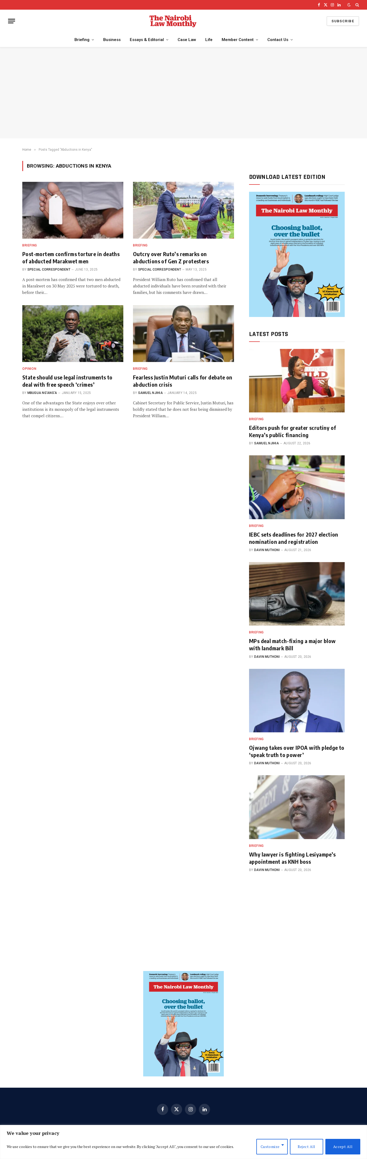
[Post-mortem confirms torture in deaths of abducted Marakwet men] (72, 210)
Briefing (81, 39)
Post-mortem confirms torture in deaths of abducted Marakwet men (71, 257)
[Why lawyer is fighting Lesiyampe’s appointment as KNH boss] (297, 807)
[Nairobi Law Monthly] (173, 21)
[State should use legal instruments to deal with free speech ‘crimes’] (72, 333)
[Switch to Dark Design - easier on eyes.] (349, 5)
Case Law (187, 39)
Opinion (29, 369)
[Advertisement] (183, 92)
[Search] (356, 5)
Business (112, 39)
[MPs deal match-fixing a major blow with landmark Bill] (297, 594)
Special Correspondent (48, 269)
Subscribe (343, 21)
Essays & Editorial (147, 39)
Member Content (238, 39)
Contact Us (277, 39)
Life (209, 39)
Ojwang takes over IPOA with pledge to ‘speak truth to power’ (296, 751)
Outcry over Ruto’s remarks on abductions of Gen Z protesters (171, 257)
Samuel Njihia (150, 393)
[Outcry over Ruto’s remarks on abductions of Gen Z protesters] (183, 210)
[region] (183, 1142)
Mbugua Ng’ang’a (42, 393)
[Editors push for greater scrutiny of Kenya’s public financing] (297, 380)
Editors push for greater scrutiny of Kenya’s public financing (292, 431)
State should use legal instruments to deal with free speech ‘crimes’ (67, 381)
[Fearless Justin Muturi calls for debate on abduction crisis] (183, 333)
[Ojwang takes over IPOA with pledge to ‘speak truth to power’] (297, 700)
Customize (270, 1146)
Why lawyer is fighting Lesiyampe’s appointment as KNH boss (292, 858)
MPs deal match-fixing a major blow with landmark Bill (292, 644)
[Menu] (11, 21)
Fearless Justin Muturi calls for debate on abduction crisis (182, 381)
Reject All (306, 1146)
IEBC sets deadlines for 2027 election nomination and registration (293, 538)
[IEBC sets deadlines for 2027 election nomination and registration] (297, 487)
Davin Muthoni (267, 550)
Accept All (342, 1146)
